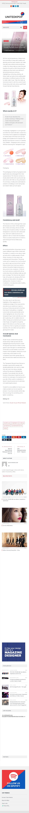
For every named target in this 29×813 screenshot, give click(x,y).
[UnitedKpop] (15, 14)
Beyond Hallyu (5, 800)
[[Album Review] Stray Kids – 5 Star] (14, 541)
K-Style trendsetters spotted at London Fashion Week (18, 680)
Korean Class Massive (7, 797)
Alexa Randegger (9, 50)
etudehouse (7, 423)
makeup (22, 423)
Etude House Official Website (18, 403)
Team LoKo (5, 803)
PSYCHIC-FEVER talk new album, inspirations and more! (18, 672)
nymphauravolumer (17, 425)
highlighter (15, 423)
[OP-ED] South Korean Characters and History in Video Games (18, 695)
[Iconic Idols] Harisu (8, 525)
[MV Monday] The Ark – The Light (18, 686)
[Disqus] (14, 576)
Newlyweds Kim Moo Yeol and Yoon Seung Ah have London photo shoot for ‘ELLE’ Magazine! (18, 703)
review (5, 428)
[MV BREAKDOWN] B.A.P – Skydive (21, 450)
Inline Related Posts (21, 297)
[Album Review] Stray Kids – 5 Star (11, 550)
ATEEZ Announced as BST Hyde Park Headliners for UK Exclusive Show (15, 3)
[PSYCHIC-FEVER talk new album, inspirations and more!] (14, 490)
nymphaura (7, 425)
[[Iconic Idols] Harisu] (14, 516)
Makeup (6, 41)
